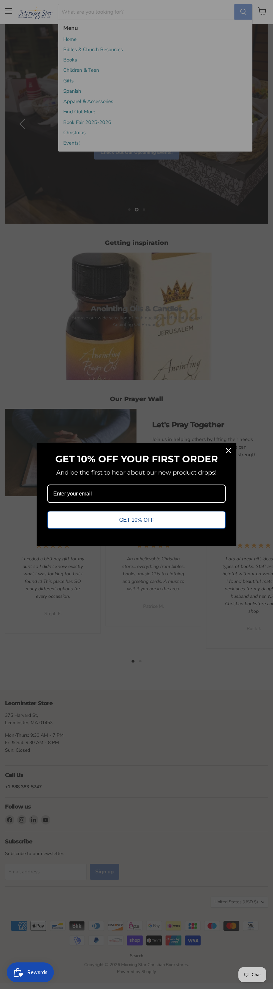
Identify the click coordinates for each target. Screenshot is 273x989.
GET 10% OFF (136, 520)
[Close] (228, 451)
